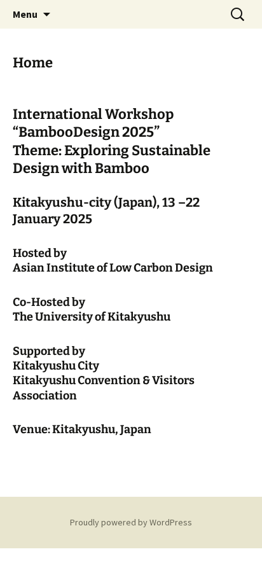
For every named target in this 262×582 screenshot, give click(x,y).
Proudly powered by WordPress (131, 522)
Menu (25, 14)
